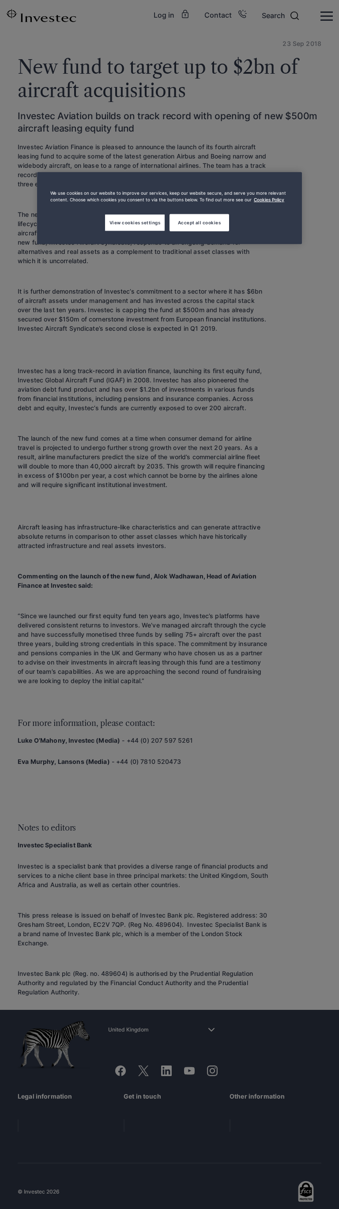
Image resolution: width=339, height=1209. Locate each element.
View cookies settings (134, 222)
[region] (169, 208)
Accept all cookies (199, 222)
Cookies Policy (269, 199)
